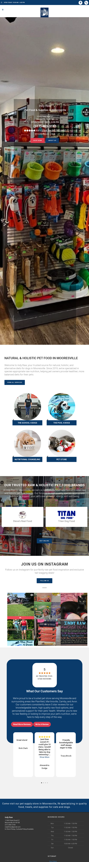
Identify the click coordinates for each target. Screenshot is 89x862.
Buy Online (44, 541)
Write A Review (42, 724)
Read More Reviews (22, 724)
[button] (41, 782)
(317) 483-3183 (45, 126)
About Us (52, 140)
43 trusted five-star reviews (44, 677)
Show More (23, 757)
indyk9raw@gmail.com (13, 827)
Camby (62, 701)
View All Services (14, 382)
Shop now (37, 140)
